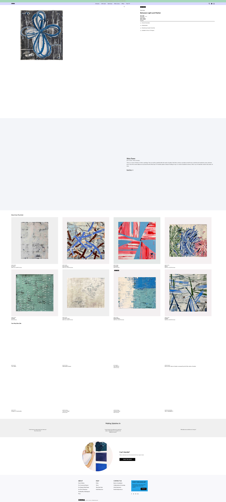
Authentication (145, 25)
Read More (129, 170)
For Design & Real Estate (83, 487)
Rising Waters (117, 318)
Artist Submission (117, 487)
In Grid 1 (13, 266)
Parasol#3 (116, 266)
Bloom (166, 266)
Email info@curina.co (118, 489)
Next (125, 35)
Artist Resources (99, 489)
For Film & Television (82, 489)
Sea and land (65, 266)
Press (79, 493)
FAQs (97, 483)
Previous (12, 35)
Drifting (13, 318)
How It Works (81, 483)
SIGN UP (143, 488)
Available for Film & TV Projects (148, 30)
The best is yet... (66, 318)
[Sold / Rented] (137, 292)
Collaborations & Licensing (119, 485)
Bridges (166, 318)
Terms (97, 485)
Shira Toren (142, 10)
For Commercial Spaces (83, 485)
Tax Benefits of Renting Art (84, 491)
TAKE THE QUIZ (127, 459)
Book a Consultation (118, 483)
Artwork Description (146, 22)
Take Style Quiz (99, 487)
